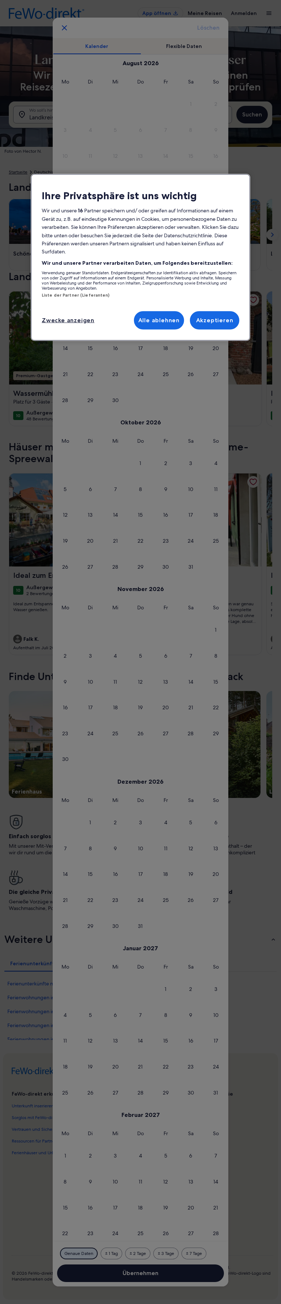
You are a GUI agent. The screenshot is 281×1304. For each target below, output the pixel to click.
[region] (140, 257)
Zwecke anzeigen (68, 319)
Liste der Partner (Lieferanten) (76, 295)
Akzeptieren (214, 319)
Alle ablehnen (159, 319)
